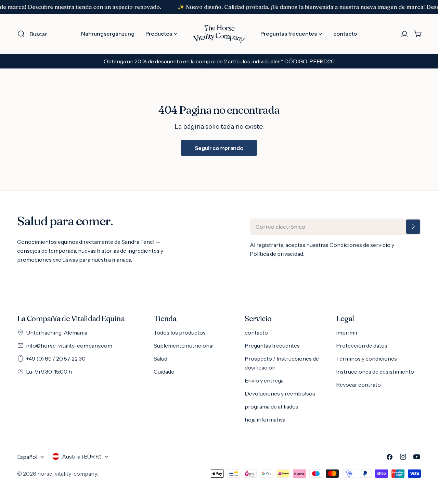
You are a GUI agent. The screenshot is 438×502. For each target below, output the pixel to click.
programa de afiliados (271, 406)
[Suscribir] (413, 226)
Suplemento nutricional (184, 345)
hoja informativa (265, 419)
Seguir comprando (219, 148)
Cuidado (164, 371)
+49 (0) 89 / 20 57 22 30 (56, 358)
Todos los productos (180, 332)
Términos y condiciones (366, 358)
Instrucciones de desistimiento (375, 371)
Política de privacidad (276, 253)
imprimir (347, 332)
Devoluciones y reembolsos (280, 393)
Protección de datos (361, 345)
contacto (256, 332)
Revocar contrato (358, 384)
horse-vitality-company (67, 473)
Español (27, 456)
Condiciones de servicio (360, 244)
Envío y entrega (264, 380)
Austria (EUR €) (82, 456)
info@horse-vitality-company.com (69, 345)
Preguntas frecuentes (272, 345)
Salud (160, 358)
